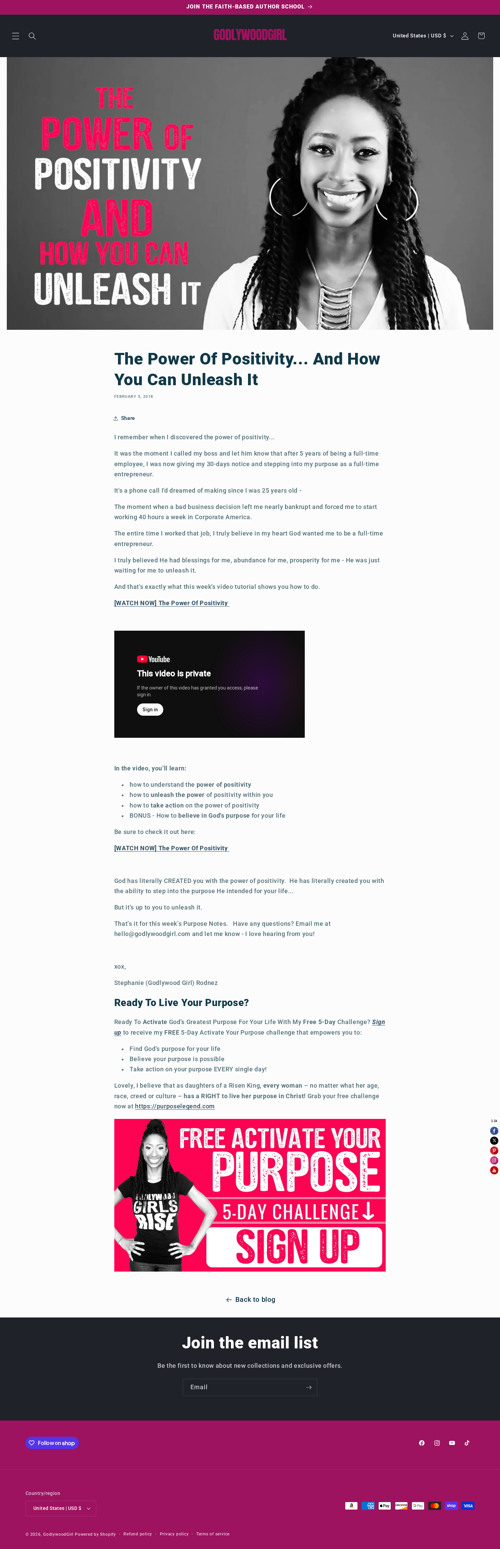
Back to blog (255, 1300)
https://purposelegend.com (175, 1106)
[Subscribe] (309, 1387)
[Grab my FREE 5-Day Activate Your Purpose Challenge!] (250, 1270)
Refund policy (137, 1534)
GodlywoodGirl (58, 1534)
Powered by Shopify (95, 1534)
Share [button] (128, 418)
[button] (15, 36)
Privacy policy (174, 1534)
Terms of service (213, 1534)
